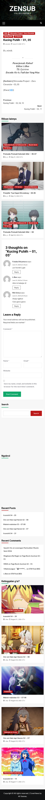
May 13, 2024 (15, 196)
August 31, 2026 (16, 619)
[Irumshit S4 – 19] (23, 762)
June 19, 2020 (17, 44)
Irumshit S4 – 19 (9, 533)
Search (5, 404)
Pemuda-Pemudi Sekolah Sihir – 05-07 (19, 154)
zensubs (7, 44)
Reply (16, 272)
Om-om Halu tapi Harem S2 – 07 (15, 529)
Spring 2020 (8, 36)
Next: (33, 107)
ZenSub (22, 9)
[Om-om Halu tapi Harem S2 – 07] (23, 721)
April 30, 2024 (15, 235)
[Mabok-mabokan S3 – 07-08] (23, 680)
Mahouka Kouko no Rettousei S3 (15, 145)
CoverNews (34, 793)
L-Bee (14, 277)
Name (6, 361)
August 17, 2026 (16, 782)
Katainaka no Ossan (10, 651)
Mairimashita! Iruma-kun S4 (13, 610)
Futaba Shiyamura (19, 261)
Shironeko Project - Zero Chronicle (22, 33)
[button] (4, 23)
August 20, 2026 (16, 741)
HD (11, 90)
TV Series (18, 36)
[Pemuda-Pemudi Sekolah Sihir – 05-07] (23, 137)
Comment (7, 329)
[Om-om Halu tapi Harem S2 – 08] (23, 640)
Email (26, 361)
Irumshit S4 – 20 (9, 515)
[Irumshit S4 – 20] (23, 599)
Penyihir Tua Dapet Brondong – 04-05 (19, 193)
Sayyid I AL (8, 548)
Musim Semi (33, 145)
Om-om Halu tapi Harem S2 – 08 (15, 520)
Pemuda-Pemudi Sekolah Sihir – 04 (18, 232)
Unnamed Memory (31, 187)
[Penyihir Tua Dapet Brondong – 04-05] (23, 176)
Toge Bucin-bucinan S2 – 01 (22, 564)
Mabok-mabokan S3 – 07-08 (14, 524)
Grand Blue (8, 691)
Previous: (13, 101)
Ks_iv (6, 157)
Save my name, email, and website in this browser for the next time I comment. (20, 385)
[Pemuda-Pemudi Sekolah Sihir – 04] (23, 215)
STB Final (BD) (34, 569)
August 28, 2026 (16, 660)
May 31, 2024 (15, 157)
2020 (6, 33)
